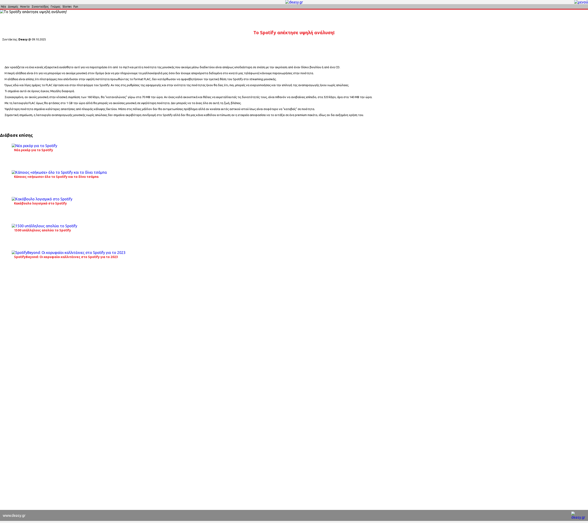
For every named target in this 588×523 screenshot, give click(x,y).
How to (25, 6)
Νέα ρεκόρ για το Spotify (33, 150)
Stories (66, 6)
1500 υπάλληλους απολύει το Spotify (42, 230)
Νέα (3, 6)
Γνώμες (55, 6)
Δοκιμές (13, 6)
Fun (76, 6)
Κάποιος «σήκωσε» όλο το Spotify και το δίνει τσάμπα (56, 177)
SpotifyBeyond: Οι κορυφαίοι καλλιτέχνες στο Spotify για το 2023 (66, 257)
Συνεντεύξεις (40, 6)
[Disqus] (294, 331)
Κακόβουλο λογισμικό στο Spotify (40, 203)
